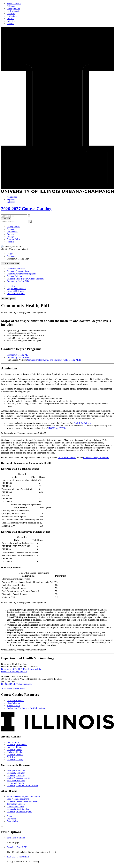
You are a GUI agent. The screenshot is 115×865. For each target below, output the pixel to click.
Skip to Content (14, 3)
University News (14, 749)
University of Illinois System (19, 811)
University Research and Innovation (23, 801)
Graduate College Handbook (96, 457)
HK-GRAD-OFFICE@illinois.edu (16, 684)
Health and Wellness (16, 780)
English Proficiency (82, 423)
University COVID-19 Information (22, 785)
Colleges (10, 21)
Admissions (12, 197)
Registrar (11, 199)
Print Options (10, 298)
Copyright (11, 819)
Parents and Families (16, 783)
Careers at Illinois (14, 747)
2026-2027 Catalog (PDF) (18, 857)
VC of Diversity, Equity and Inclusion (23, 796)
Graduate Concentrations (18, 271)
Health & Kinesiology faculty (14, 671)
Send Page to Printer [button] (16, 838)
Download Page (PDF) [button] (17, 847)
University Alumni (15, 754)
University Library (15, 759)
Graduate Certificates (16, 268)
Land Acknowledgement (18, 799)
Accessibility (12, 821)
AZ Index (11, 6)
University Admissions (17, 744)
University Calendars (16, 773)
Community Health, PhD (18, 281)
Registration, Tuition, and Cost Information (26, 708)
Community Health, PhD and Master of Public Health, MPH (54, 360)
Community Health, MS (17, 355)
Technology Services (16, 804)
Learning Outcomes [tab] (15, 291)
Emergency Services (16, 770)
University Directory (16, 775)
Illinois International (15, 806)
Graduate (11, 13)
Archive (10, 23)
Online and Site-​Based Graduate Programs (25, 279)
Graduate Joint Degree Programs (21, 274)
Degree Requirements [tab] (16, 288)
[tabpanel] (57, 370)
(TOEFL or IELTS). (57, 428)
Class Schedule (13, 703)
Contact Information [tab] (16, 293)
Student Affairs (13, 705)
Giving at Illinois (14, 752)
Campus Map (13, 742)
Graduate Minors (14, 276)
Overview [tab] (11, 286)
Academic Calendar (15, 700)
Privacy (10, 816)
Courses (10, 18)
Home (9, 254)
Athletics (11, 757)
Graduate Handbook (67, 457)
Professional (12, 16)
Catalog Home (13, 8)
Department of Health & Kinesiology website (21, 669)
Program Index (13, 239)
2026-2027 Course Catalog (26, 208)
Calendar (11, 202)
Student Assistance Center (18, 778)
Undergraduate (13, 11)
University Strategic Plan (18, 809)
